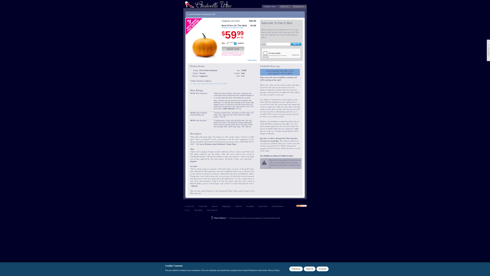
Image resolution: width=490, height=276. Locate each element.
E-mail (263, 44)
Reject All (309, 269)
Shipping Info (226, 206)
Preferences (296, 269)
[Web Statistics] (301, 206)
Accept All (322, 269)
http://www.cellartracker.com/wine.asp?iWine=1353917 (210, 84)
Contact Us (238, 206)
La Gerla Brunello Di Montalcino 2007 (201, 14)
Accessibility (250, 206)
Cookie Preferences (277, 206)
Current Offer (203, 206)
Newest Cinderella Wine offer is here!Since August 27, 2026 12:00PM (280, 72)
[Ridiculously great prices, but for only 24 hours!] (208, 4)
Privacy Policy (262, 206)
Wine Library (198, 210)
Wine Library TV (212, 210)
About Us (215, 206)
